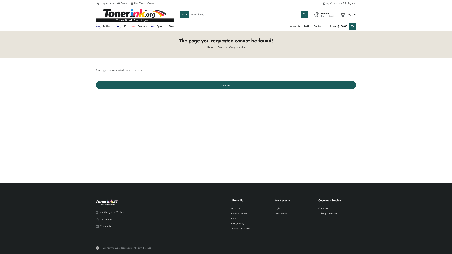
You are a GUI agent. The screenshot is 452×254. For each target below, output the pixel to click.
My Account (282, 200)
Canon (221, 47)
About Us (237, 200)
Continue (226, 85)
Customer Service (329, 200)
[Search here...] (304, 14)
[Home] (98, 3)
